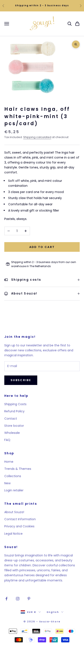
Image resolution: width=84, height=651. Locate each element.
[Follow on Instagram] (18, 598)
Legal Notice (13, 533)
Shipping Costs (15, 404)
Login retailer (13, 490)
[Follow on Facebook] (6, 598)
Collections (12, 476)
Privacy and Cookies (19, 526)
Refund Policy (14, 411)
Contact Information (20, 519)
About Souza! (14, 512)
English (53, 612)
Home (8, 461)
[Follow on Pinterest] (29, 598)
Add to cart (42, 247)
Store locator (14, 426)
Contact (10, 418)
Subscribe (21, 380)
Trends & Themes (17, 469)
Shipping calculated (37, 137)
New (7, 483)
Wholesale (12, 433)
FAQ (7, 440)
